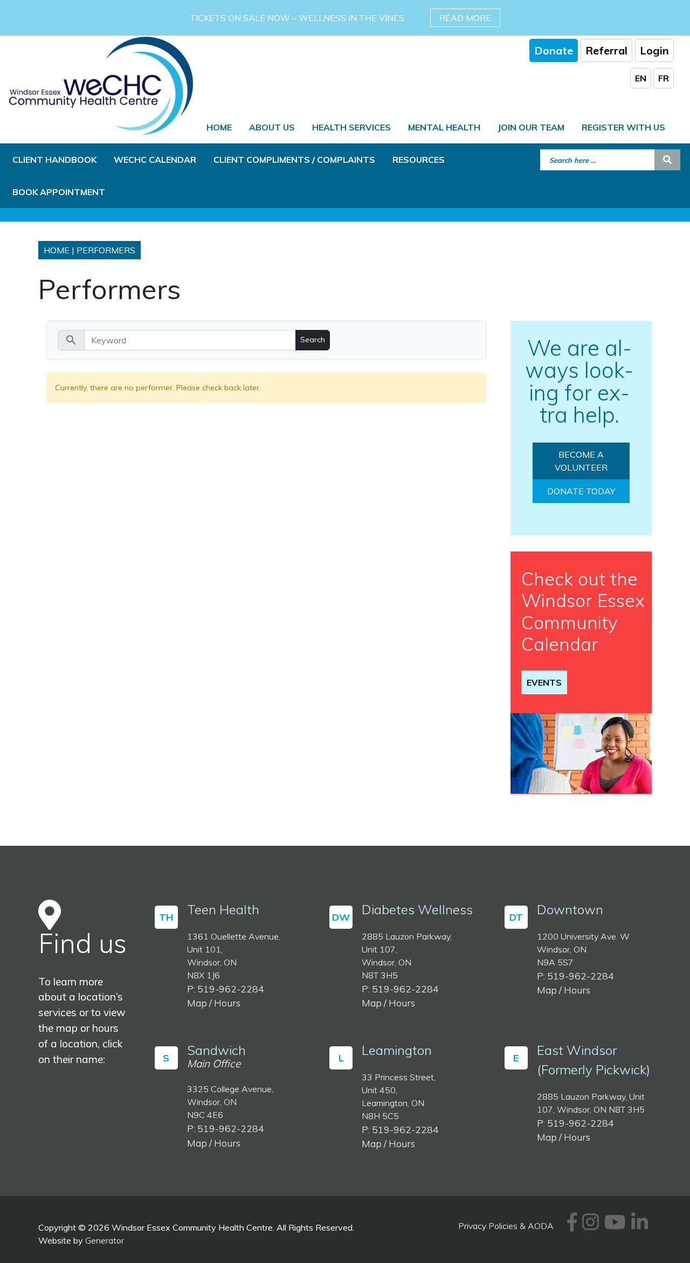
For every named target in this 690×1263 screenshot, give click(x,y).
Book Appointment (58, 192)
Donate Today (581, 491)
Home (219, 127)
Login (654, 50)
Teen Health (223, 909)
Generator (104, 1240)
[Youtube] (613, 1225)
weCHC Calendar (155, 159)
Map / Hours (213, 1003)
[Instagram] (589, 1225)
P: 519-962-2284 (225, 989)
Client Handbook (54, 159)
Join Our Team (531, 127)
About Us (272, 127)
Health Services (351, 127)
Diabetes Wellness (417, 909)
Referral (606, 50)
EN (640, 78)
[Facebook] (570, 1225)
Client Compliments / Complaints (294, 159)
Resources (418, 159)
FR (663, 78)
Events (544, 682)
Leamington (397, 1050)
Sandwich (216, 1050)
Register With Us (623, 127)
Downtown (570, 909)
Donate (553, 50)
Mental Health (444, 127)
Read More (465, 17)
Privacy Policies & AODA (506, 1225)
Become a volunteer (581, 461)
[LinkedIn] (638, 1225)
